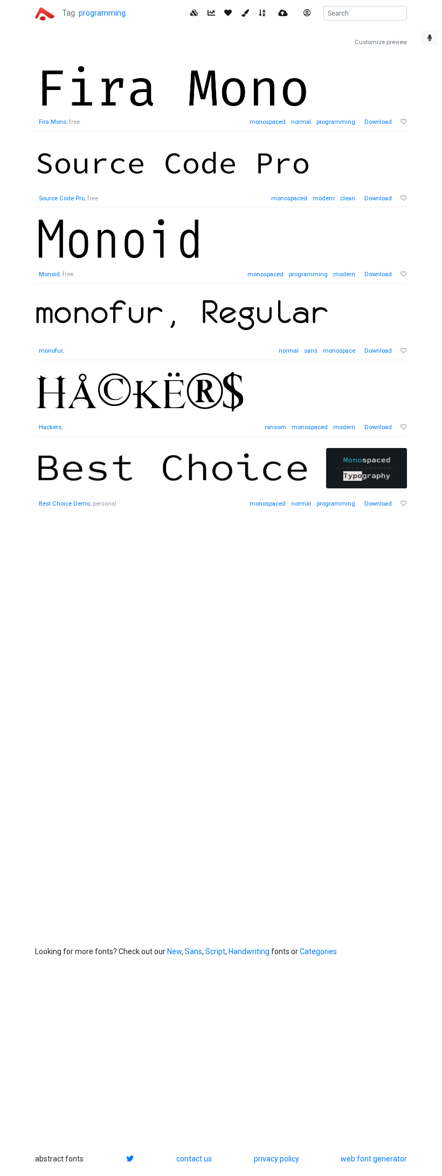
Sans (193, 951)
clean (347, 198)
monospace (339, 350)
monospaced (268, 121)
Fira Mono (52, 121)
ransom (275, 427)
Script (215, 951)
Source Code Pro (62, 198)
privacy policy (276, 1158)
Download (378, 121)
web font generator (374, 1158)
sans (310, 350)
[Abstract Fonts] (44, 13)
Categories (318, 951)
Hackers (50, 427)
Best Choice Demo (64, 503)
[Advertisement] (116, 685)
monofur (51, 350)
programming (102, 13)
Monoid (49, 274)
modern (324, 198)
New (174, 951)
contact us (194, 1158)
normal (301, 121)
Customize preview (381, 42)
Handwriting (249, 951)
